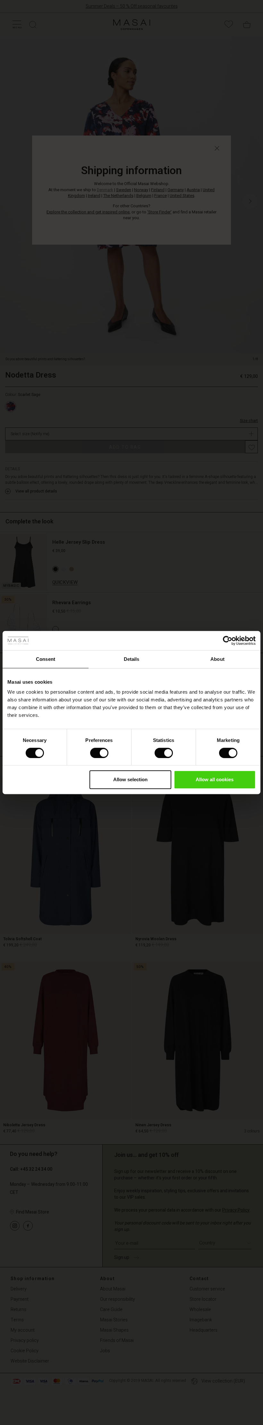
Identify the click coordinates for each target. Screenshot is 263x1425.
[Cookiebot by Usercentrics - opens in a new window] (227, 640)
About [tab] (217, 659)
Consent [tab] (45, 659)
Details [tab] (132, 659)
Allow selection (130, 779)
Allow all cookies (214, 779)
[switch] (99, 753)
